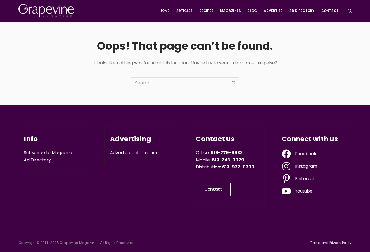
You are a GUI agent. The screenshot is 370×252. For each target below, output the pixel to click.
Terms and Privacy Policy (331, 243)
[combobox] (180, 82)
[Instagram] (299, 166)
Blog (252, 10)
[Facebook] (299, 153)
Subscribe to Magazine (48, 153)
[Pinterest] (298, 178)
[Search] (350, 11)
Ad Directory (301, 10)
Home (165, 10)
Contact (330, 10)
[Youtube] (297, 191)
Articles (184, 10)
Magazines (230, 10)
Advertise (273, 10)
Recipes (206, 10)
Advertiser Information (134, 153)
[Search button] (234, 83)
